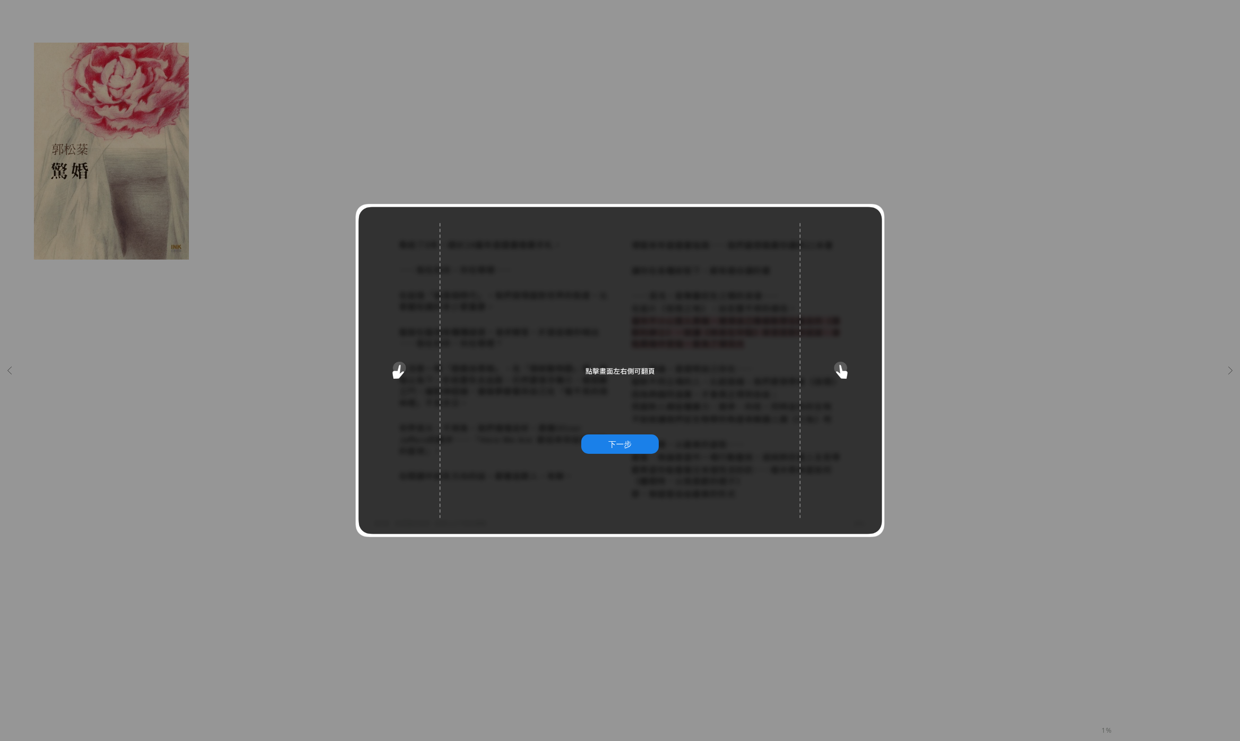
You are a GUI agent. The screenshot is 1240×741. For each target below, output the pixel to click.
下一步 (620, 444)
